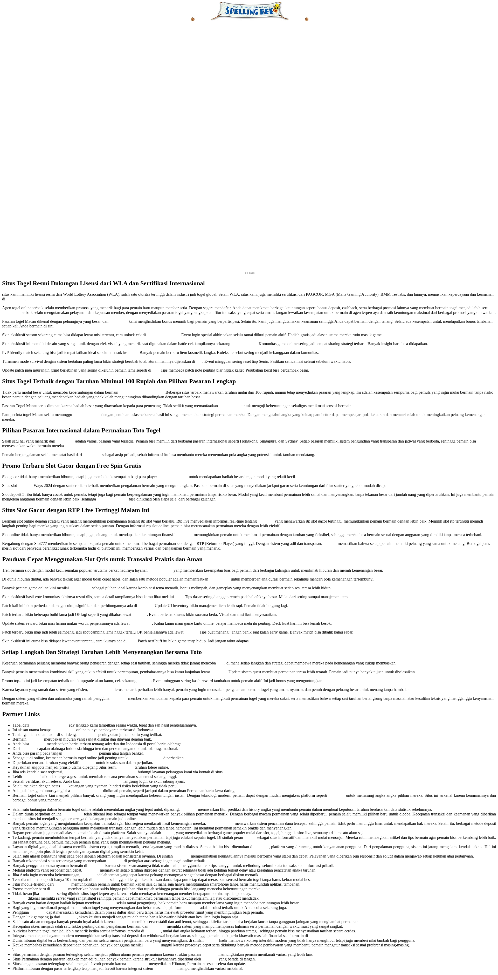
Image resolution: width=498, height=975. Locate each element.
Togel (132, 352)
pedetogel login (244, 343)
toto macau (92, 454)
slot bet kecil (219, 579)
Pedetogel (125, 767)
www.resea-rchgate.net (49, 725)
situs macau (73, 814)
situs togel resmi (220, 823)
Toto (220, 663)
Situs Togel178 (101, 689)
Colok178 (336, 795)
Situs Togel (15, 299)
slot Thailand (80, 588)
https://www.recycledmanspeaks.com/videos (100, 772)
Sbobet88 (316, 935)
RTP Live (266, 521)
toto (199, 361)
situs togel (31, 776)
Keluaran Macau (86, 414)
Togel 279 (89, 734)
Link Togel (118, 321)
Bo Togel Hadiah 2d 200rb (141, 392)
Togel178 (119, 698)
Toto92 (168, 833)
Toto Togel (65, 441)
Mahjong (25, 485)
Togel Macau (229, 406)
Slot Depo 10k (160, 570)
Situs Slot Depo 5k (112, 499)
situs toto (145, 605)
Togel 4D (218, 672)
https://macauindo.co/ (80, 753)
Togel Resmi (137, 963)
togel (179, 597)
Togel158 (35, 739)
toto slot (190, 632)
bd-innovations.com (163, 335)
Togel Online (141, 623)
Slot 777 (330, 543)
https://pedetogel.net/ (145, 758)
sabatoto (144, 680)
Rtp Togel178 (64, 730)
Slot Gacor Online (173, 477)
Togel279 (191, 907)
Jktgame (211, 940)
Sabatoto (262, 847)
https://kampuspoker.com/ (101, 781)
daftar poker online (86, 790)
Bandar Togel (165, 968)
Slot (64, 786)
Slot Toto (185, 534)
